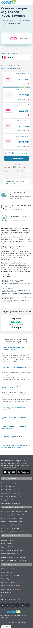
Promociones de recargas (9, 483)
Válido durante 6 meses (18, 216)
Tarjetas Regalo (5, 49)
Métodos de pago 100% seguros (11, 582)
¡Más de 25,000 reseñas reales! (10, 599)
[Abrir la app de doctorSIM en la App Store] (9, 472)
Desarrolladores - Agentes (11, 589)
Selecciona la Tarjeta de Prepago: (13, 66)
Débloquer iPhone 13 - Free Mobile (13, 557)
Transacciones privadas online (20, 205)
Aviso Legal (16, 622)
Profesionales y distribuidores (10, 586)
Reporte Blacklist (6, 543)
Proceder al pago (16, 158)
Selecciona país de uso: (9, 53)
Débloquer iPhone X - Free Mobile (13, 560)
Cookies (23, 622)
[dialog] (6, 626)
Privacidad (7, 622)
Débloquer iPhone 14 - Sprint (12, 550)
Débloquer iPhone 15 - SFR (11, 553)
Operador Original (7, 547)
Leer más (17, 183)
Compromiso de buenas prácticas (11, 575)
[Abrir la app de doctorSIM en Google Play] (23, 472)
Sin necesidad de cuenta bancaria (18, 193)
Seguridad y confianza (8, 579)
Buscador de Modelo (7, 540)
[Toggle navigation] (29, 2)
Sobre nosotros (6, 596)
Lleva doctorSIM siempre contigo (14, 461)
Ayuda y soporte (6, 572)
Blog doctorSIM (6, 592)
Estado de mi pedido (7, 569)
